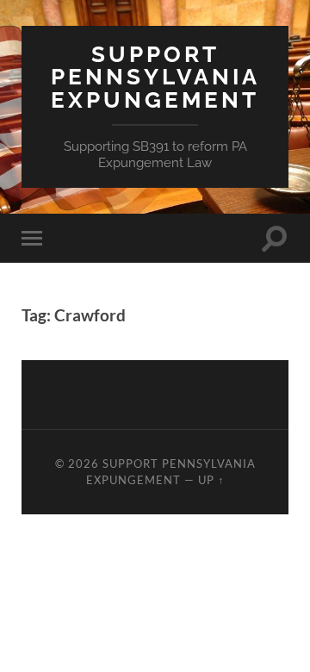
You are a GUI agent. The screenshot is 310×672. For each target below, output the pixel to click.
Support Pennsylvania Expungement (155, 76)
